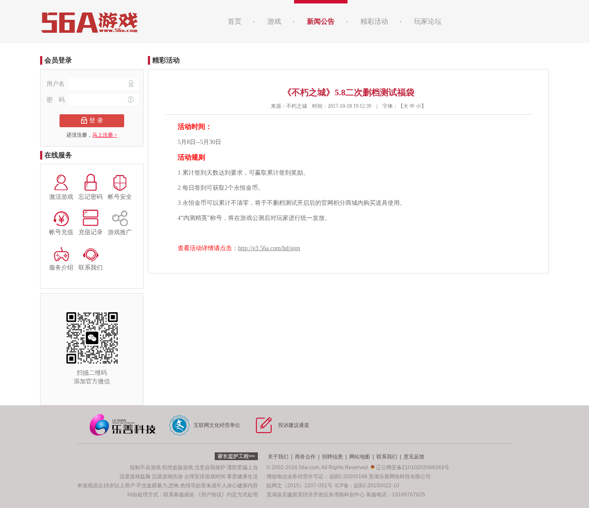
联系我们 (386, 457)
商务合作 (305, 457)
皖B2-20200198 (348, 477)
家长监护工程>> (236, 456)
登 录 (96, 120)
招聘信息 (332, 457)
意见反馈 (414, 457)
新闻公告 (321, 21)
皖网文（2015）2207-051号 (299, 486)
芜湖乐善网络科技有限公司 (400, 477)
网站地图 (359, 457)
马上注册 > (104, 135)
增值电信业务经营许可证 (294, 477)
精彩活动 (374, 21)
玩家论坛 (428, 21)
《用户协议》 (211, 495)
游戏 (274, 21)
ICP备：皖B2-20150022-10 (367, 486)
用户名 (56, 84)
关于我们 (278, 457)
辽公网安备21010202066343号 (412, 467)
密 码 (56, 100)
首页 (234, 21)
